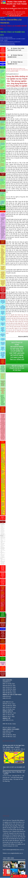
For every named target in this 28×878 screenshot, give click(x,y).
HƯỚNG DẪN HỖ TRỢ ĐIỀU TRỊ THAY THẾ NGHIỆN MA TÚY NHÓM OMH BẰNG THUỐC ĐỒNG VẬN (2, 383)
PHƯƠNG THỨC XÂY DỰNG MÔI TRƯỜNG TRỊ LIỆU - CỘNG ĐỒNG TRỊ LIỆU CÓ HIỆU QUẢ (3, 460)
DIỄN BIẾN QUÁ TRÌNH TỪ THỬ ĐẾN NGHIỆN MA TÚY (3, 472)
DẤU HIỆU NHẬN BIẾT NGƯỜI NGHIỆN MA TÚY (2, 119)
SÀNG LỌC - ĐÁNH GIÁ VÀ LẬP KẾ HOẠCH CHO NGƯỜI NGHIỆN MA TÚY (3, 494)
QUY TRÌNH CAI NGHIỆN (20, 38)
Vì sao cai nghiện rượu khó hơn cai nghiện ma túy (2, 106)
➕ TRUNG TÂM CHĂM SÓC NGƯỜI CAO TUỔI (16, 49)
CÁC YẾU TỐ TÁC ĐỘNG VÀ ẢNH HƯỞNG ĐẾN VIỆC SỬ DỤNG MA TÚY (3, 476)
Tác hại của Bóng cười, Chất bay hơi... (2, 161)
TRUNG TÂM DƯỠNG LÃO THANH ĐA (11, 21)
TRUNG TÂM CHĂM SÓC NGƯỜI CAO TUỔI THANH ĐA (16, 4)
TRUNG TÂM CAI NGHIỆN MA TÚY (12, 33)
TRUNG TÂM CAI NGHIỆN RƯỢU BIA (13, 27)
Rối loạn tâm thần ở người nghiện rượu (2, 112)
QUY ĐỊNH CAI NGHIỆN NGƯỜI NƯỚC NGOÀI (7, 38)
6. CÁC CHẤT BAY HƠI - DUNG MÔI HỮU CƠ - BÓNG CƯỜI (2, 609)
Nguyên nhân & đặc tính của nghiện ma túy (2, 132)
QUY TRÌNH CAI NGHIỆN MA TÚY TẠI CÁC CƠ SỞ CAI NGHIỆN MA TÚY (2, 198)
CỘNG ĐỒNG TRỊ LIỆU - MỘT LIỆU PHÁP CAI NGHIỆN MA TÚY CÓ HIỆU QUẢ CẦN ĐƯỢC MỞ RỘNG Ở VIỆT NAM (3, 466)
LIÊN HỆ (1, 40)
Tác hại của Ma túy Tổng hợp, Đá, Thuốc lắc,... (2, 152)
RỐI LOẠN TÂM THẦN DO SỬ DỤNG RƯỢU (7, 43)
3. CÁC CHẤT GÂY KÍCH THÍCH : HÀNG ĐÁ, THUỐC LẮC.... (3, 596)
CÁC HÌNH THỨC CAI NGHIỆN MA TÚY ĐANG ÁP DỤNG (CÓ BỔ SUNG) (2, 203)
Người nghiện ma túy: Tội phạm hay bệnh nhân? (2, 193)
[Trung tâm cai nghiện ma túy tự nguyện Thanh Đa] (2, 1)
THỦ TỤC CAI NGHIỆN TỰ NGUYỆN (6, 37)
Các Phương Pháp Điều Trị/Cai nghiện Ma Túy (2, 180)
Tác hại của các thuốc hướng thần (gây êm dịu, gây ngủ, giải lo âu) (2, 165)
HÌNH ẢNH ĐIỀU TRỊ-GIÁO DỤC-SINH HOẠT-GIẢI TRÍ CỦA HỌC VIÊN (3, 91)
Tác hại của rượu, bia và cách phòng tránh (2, 109)
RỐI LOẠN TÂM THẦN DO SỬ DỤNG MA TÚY (7, 44)
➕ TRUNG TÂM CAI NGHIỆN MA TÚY (15, 63)
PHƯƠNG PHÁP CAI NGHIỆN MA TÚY (3, 174)
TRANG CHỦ (2, 17)
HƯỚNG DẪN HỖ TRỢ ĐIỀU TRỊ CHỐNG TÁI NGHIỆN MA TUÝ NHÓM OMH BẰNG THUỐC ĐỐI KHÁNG (2, 376)
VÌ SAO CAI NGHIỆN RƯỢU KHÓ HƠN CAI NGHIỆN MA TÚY (10, 41)
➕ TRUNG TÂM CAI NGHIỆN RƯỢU (15, 56)
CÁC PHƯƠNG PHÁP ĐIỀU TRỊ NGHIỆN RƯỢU (3, 102)
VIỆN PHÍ (5, 40)
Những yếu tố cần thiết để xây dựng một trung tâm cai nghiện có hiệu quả (2, 187)
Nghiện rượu (2, 107)
